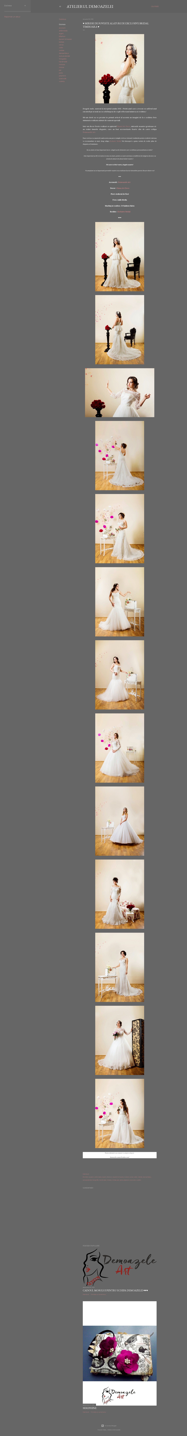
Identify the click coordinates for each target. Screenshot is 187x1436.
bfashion (62, 36)
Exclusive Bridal (115, 141)
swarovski (62, 79)
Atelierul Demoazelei (90, 6)
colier (61, 48)
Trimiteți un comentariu (98, 1294)
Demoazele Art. (89, 132)
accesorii (62, 28)
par (60, 70)
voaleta (61, 81)
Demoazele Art (124, 182)
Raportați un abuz (12, 17)
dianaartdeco (64, 53)
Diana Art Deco (123, 188)
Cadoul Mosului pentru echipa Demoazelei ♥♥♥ (115, 1290)
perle (61, 73)
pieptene (62, 76)
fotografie (62, 59)
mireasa (62, 64)
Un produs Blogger (111, 1425)
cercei (61, 45)
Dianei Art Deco (123, 126)
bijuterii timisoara (65, 39)
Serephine (90, 1408)
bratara (61, 42)
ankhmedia (63, 31)
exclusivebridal (64, 56)
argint (61, 34)
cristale (61, 50)
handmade (63, 62)
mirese (61, 67)
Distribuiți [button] (62, 19)
